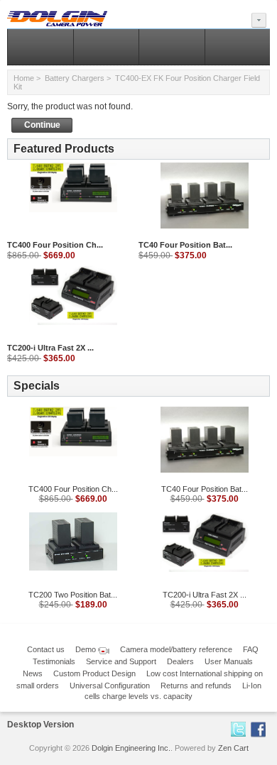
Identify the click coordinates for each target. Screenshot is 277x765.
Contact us (46, 649)
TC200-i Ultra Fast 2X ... (50, 347)
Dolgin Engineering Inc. (131, 748)
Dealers (180, 661)
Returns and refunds (196, 685)
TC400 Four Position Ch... (55, 245)
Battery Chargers (74, 78)
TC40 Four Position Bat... (185, 245)
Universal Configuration (110, 685)
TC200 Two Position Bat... (72, 594)
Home (23, 78)
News (33, 673)
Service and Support (121, 661)
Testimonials (54, 661)
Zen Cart (233, 748)
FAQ (251, 649)
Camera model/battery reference (176, 649)
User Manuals (229, 661)
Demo (86, 649)
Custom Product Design (94, 673)
